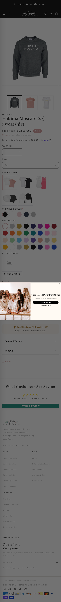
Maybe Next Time (45, 305)
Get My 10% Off (46, 302)
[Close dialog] (60, 284)
